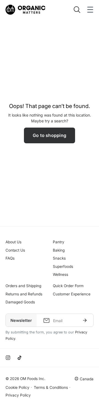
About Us (13, 242)
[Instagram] (8, 357)
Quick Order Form (68, 286)
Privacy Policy (18, 395)
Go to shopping (49, 135)
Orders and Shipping (23, 286)
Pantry (58, 242)
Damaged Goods (20, 302)
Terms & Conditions (51, 387)
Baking (59, 250)
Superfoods (63, 266)
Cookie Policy (17, 387)
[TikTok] (19, 357)
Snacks (59, 258)
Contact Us (15, 250)
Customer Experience (71, 294)
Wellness (60, 274)
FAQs (10, 258)
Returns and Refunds (24, 294)
